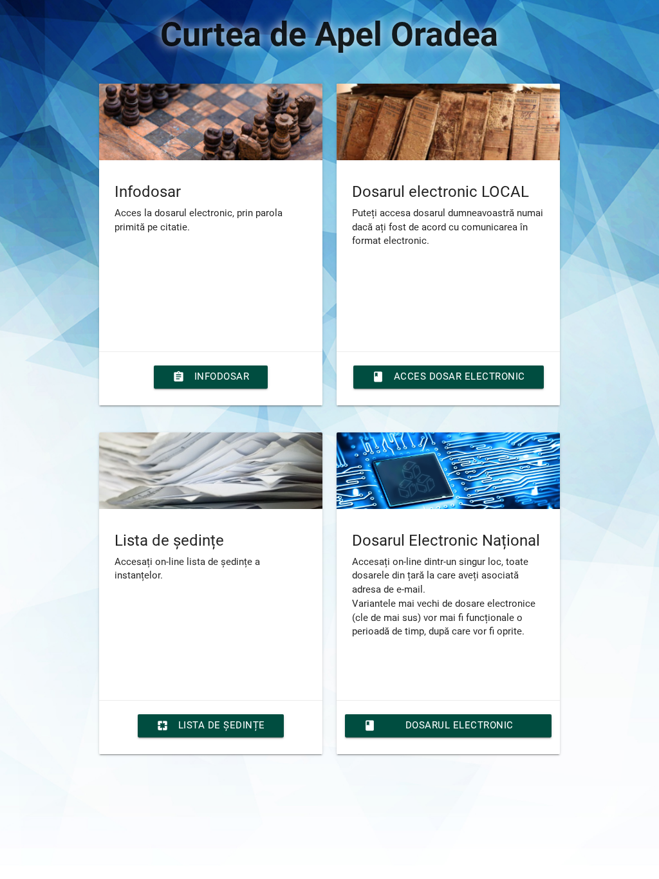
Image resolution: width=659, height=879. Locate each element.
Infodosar (211, 377)
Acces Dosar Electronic (448, 377)
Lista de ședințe (210, 725)
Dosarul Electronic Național (439, 728)
